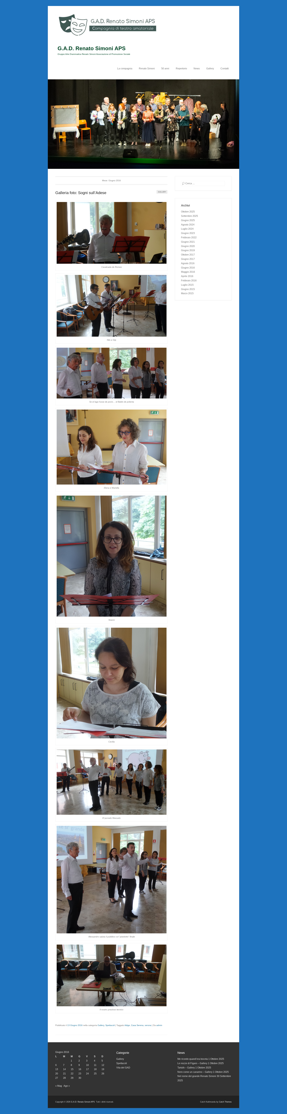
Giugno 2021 (188, 242)
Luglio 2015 (187, 285)
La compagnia (124, 68)
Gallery (210, 68)
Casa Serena (137, 1025)
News (197, 68)
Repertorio (181, 68)
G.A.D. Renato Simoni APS (92, 48)
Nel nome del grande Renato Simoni (196, 1076)
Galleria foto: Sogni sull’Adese (80, 192)
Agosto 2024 (187, 224)
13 (56, 1069)
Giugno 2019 (188, 250)
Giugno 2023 (188, 233)
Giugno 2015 (188, 289)
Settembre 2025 (189, 216)
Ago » (67, 1086)
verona (148, 1025)
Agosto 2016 (187, 263)
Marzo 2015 (187, 293)
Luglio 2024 (187, 229)
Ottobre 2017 (188, 254)
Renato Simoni (147, 68)
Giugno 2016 (188, 267)
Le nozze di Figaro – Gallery (192, 1063)
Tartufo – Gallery (186, 1067)
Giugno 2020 (188, 246)
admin (159, 1025)
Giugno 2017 (188, 259)
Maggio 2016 (188, 272)
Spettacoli (110, 1025)
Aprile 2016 (187, 276)
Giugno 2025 (188, 220)
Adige (127, 1025)
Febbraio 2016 (189, 280)
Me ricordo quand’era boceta (192, 1059)
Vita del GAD (123, 1067)
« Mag (58, 1086)
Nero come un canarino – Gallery (194, 1072)
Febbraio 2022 (189, 237)
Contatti (224, 68)
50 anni (165, 68)
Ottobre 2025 (188, 211)
